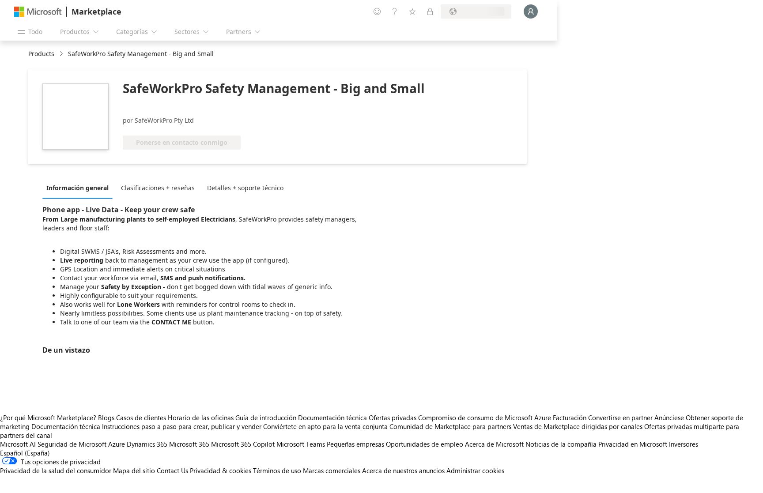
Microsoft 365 (189, 444)
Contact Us (172, 470)
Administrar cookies (475, 470)
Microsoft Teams (300, 444)
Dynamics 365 (147, 444)
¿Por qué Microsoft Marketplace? (48, 417)
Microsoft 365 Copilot (243, 444)
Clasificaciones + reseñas (158, 188)
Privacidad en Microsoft (632, 444)
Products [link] (41, 53)
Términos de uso (277, 470)
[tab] (79, 187)
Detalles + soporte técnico (245, 188)
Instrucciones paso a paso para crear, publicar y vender (181, 426)
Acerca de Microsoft (494, 444)
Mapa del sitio (134, 470)
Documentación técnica (332, 417)
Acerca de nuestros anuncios (403, 470)
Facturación (569, 417)
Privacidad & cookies (220, 470)
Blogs (106, 417)
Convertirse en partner (620, 417)
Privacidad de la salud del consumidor (55, 470)
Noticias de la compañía (561, 444)
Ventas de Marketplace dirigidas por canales (577, 426)
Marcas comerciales (331, 470)
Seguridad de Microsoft (72, 444)
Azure (116, 444)
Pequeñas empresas (355, 444)
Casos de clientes (141, 417)
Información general (77, 188)
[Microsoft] (38, 12)
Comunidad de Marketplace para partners (450, 426)
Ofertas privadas (392, 417)
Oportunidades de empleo (424, 444)
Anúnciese (669, 417)
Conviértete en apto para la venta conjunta (325, 426)
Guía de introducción (265, 417)
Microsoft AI (18, 444)
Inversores (683, 444)
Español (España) (25, 452)
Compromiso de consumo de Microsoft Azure (485, 417)
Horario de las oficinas (201, 417)
